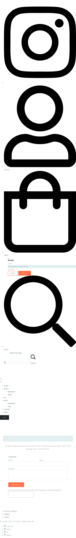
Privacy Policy (42, 490)
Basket (13, 273)
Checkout (24, 273)
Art (5, 397)
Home (6, 386)
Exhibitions (11, 403)
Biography (11, 392)
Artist (10, 394)
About (6, 389)
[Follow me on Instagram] (40, 83)
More (6, 400)
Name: (10, 460)
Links (9, 406)
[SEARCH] (33, 357)
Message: (11, 469)
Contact (7, 409)
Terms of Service (53, 490)
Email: (41, 460)
